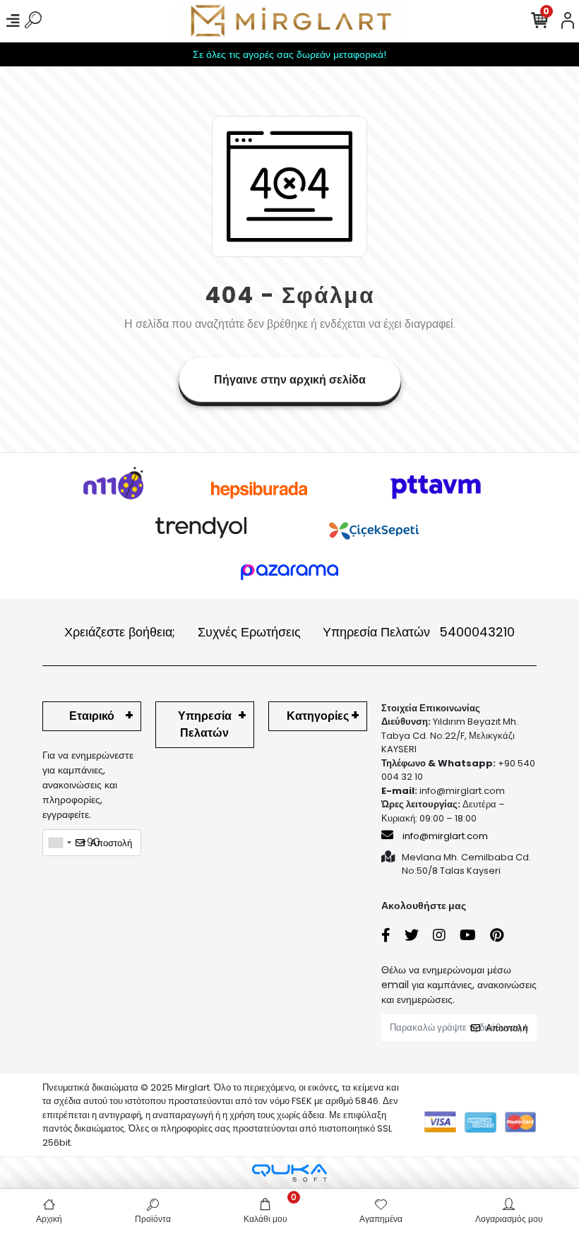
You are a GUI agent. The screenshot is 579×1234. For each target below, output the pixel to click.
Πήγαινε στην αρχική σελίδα (290, 380)
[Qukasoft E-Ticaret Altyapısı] (289, 1173)
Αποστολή (111, 843)
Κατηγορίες (318, 716)
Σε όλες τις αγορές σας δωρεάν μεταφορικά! (289, 54)
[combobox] (59, 842)
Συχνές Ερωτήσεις (249, 632)
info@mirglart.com (445, 836)
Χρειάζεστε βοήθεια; (119, 632)
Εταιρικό (91, 716)
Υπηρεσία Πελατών (419, 632)
